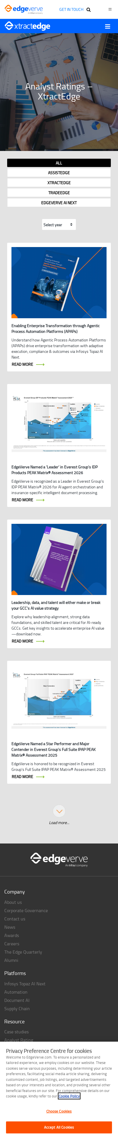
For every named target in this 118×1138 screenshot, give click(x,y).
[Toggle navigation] (108, 26)
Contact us (14, 919)
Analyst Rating (18, 1040)
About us (13, 902)
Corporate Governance (26, 910)
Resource (14, 1021)
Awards (11, 935)
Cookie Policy (69, 1096)
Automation (15, 992)
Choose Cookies (59, 1111)
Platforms (15, 973)
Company (14, 891)
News (9, 927)
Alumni (11, 960)
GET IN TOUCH (71, 9)
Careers (11, 943)
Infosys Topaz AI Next (25, 983)
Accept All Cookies (59, 1127)
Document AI (17, 1000)
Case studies (16, 1031)
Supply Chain (17, 1008)
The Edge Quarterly (23, 952)
